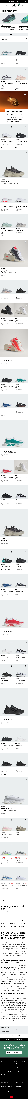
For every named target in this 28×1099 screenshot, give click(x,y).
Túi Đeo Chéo (13, 924)
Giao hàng (16, 1071)
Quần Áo (3, 915)
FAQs (2, 1067)
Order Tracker (4, 1074)
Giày (20, 912)
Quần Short (4, 927)
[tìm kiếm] (22, 5)
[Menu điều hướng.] (2, 5)
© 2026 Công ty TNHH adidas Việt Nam (6, 1091)
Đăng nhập (6, 1039)
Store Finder (4, 1061)
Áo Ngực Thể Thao (22, 924)
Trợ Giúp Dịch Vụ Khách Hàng (19, 1062)
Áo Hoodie (3, 924)
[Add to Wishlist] (11, 44)
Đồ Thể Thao (22, 921)
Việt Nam (16, 1096)
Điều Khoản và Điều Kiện (7, 1086)
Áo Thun (3, 918)
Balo (11, 921)
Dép (20, 915)
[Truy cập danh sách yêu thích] (6, 5)
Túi (11, 918)
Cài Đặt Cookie (4, 1082)
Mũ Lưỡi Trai (13, 927)
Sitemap (16, 1067)
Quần (11, 912)
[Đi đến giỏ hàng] (25, 5)
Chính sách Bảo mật (18, 1082)
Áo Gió (20, 918)
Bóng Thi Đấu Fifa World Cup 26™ (4, 912)
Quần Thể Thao (12, 915)
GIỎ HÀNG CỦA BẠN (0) (18, 1039)
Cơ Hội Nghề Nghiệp (6, 1071)
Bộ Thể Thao (22, 927)
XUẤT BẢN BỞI (17, 1086)
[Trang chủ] (14, 6)
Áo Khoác (3, 921)
